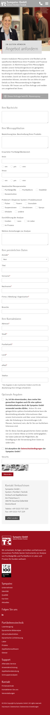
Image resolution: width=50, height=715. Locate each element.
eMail (4, 365)
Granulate (32, 203)
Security (5, 457)
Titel (3, 265)
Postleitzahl (7, 344)
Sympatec (7, 583)
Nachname (7, 286)
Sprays (41, 207)
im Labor (31, 221)
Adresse (5, 323)
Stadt (4, 334)
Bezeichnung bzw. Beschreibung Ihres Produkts (21, 134)
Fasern (19, 203)
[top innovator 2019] (6, 576)
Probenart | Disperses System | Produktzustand (22, 200)
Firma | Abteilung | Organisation (15, 296)
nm (5, 166)
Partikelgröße (10, 190)
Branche (5, 307)
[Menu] (46, 3)
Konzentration (10, 194)
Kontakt (6, 681)
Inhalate (8, 211)
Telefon (5, 375)
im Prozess (9, 225)
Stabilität (42, 190)
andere (21, 211)
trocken (7, 221)
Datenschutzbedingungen (31, 448)
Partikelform (27, 190)
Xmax (4, 170)
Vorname (6, 276)
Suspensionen (10, 207)
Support (6, 659)
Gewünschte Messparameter (14, 186)
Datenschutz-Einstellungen (29, 707)
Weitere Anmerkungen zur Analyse (16, 231)
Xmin (4, 156)
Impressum (5, 707)
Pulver (7, 203)
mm (24, 166)
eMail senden (12, 518)
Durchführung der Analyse (12, 217)
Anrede (5, 255)
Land (4, 355)
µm (14, 166)
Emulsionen (27, 207)
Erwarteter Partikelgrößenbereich (16, 152)
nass (19, 221)
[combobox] (25, 259)
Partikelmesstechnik (12, 622)
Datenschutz (15, 707)
